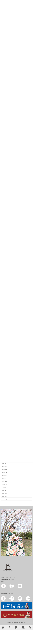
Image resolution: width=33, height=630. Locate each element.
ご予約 (30, 628)
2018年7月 (4, 478)
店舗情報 (23, 628)
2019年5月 (4, 469)
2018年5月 (4, 484)
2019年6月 (4, 466)
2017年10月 (4, 496)
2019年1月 (4, 472)
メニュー (16, 628)
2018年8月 (4, 475)
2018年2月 (4, 490)
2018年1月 (4, 493)
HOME (9, 628)
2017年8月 (4, 502)
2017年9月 (4, 499)
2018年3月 (4, 487)
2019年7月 (4, 463)
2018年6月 (4, 481)
